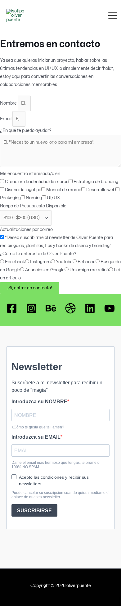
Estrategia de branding (96, 181)
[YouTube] (109, 308)
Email (6, 118)
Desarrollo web (100, 189)
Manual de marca (63, 189)
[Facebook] (12, 308)
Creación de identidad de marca (37, 181)
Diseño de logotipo (23, 189)
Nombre (9, 103)
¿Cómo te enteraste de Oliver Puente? (38, 253)
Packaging (10, 197)
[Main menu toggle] (113, 15)
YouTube (64, 261)
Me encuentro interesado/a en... (31, 173)
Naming (34, 197)
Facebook (15, 261)
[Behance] (51, 308)
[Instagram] (31, 308)
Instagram (40, 261)
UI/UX (53, 197)
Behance (87, 261)
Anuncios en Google (45, 269)
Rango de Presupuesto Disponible (33, 205)
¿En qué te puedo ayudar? (26, 130)
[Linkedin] (90, 308)
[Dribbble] (70, 308)
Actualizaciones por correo (26, 229)
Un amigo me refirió (89, 269)
